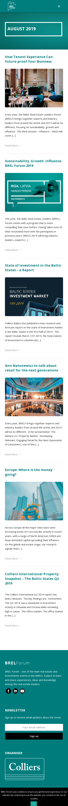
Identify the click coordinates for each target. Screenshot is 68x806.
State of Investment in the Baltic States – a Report (33, 267)
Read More (11, 145)
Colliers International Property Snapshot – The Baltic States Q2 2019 (32, 578)
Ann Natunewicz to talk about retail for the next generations (31, 367)
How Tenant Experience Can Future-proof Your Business (29, 59)
